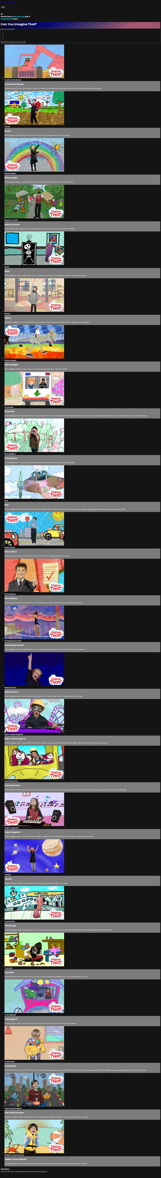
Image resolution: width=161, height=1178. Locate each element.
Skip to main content (8, 2)
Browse (4, 16)
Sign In (15, 19)
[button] (1, 14)
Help (2, 1171)
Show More (5, 1169)
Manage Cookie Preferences (32, 1171)
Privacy (12, 1171)
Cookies (18, 1171)
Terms (7, 1171)
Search (10, 16)
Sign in (27, 16)
